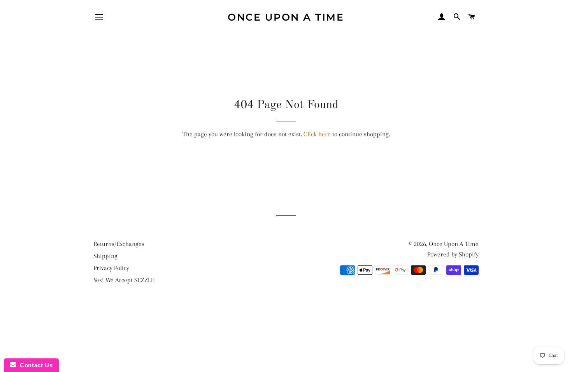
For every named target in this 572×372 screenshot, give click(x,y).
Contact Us (34, 365)
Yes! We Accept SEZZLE (123, 280)
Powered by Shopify (453, 254)
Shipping (105, 256)
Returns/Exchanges (118, 243)
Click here (317, 134)
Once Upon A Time (286, 17)
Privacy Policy (111, 268)
